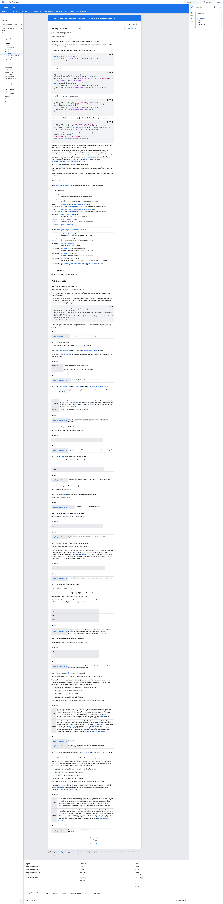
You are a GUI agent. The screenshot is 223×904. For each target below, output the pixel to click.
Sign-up (90, 18)
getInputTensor (65, 219)
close (62, 200)
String (71, 214)
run (62, 258)
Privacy (33, 900)
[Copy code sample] (112, 54)
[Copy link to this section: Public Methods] (65, 191)
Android (137, 866)
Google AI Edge (8, 7)
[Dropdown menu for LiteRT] (8, 11)
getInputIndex (65, 214)
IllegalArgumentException (59, 380)
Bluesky (82, 869)
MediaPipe (23, 11)
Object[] (80, 263)
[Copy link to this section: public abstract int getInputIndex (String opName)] (85, 427)
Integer (91, 263)
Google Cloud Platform (75, 893)
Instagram (83, 872)
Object (65, 258)
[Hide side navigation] (21, 901)
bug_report (215, 7)
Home (53, 24)
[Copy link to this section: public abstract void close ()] (71, 342)
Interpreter (53, 38)
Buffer (101, 153)
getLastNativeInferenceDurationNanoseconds (73, 229)
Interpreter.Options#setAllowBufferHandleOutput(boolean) (73, 728)
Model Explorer (36, 11)
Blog (81, 866)
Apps (72, 11)
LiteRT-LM (14, 11)
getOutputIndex (65, 234)
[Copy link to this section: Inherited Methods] (68, 271)
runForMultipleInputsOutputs (69, 263)
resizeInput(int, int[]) (96, 157)
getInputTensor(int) (59, 161)
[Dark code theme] (110, 54)
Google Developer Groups (32, 869)
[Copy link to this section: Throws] (57, 332)
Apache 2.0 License (132, 851)
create (63, 204)
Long (58, 229)
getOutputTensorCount (67, 243)
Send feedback (131, 28)
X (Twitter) (83, 877)
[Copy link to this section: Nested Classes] (66, 181)
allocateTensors (65, 195)
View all (137, 886)
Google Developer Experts (33, 872)
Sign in (219, 2)
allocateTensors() (81, 554)
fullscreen (217, 7)
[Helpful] (134, 24)
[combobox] (192, 2)
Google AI (87, 893)
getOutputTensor (66, 239)
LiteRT (4, 11)
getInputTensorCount (67, 224)
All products (97, 893)
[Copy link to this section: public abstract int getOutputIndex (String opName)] (86, 513)
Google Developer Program (33, 866)
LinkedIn (82, 875)
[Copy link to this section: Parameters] (60, 361)
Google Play (138, 883)
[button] (10, 20)
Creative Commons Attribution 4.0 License (95, 851)
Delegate (102, 716)
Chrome (137, 869)
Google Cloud (138, 880)
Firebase (137, 872)
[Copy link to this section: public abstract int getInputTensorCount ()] (81, 486)
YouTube (82, 880)
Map (87, 263)
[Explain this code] (107, 54)
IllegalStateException (58, 336)
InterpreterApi (56, 206)
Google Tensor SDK (61, 11)
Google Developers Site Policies (64, 852)
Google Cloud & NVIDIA (32, 877)
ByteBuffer (68, 209)
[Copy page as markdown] (76, 28)
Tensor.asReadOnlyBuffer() (95, 731)
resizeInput (64, 248)
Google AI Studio (139, 875)
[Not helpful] (136, 24)
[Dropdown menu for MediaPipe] (29, 11)
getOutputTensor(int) (77, 161)
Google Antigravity (140, 877)
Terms (27, 900)
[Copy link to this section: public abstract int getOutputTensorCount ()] (82, 585)
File (66, 204)
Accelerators (29, 875)
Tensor (85, 159)
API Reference (81, 11)
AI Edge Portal (49, 11)
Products (59, 24)
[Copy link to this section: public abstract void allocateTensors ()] (78, 286)
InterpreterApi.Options (62, 185)
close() (54, 170)
